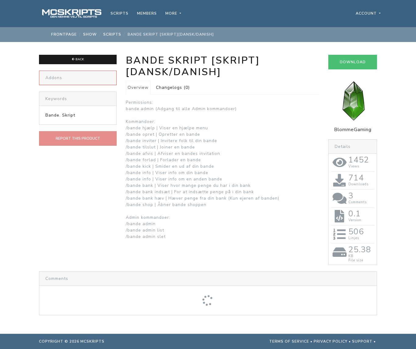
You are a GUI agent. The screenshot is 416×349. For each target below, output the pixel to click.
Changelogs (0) (173, 87)
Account (367, 13)
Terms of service (289, 341)
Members (147, 13)
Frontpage (64, 34)
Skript (68, 115)
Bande (52, 115)
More (171, 13)
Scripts (120, 13)
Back (79, 59)
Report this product (78, 138)
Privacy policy (330, 341)
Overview (138, 87)
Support (362, 341)
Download (353, 62)
